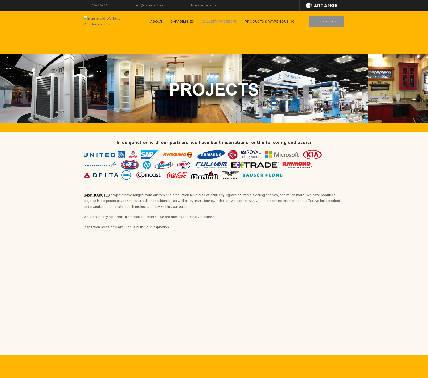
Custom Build (106, 288)
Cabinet (181, 328)
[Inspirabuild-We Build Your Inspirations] (106, 21)
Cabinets (164, 287)
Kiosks (246, 333)
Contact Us (327, 21)
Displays (174, 292)
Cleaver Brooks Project (181, 279)
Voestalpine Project (116, 328)
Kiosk (116, 293)
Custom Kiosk (311, 336)
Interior (131, 288)
